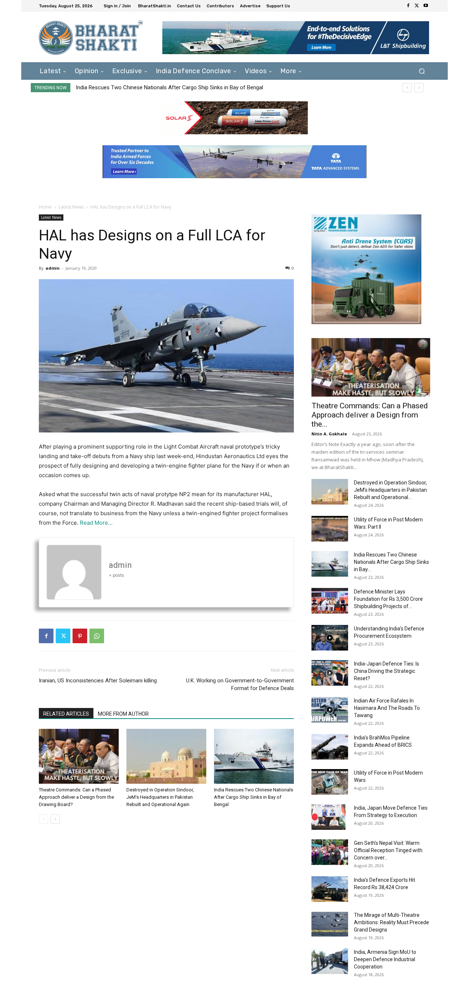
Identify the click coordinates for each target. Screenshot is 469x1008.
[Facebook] (408, 5)
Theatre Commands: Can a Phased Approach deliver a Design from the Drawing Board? (76, 797)
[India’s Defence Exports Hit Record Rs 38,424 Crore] (329, 889)
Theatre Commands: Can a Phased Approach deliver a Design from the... (369, 414)
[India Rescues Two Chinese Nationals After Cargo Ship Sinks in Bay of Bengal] (254, 756)
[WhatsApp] (96, 636)
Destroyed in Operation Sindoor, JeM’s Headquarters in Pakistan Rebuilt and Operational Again (160, 797)
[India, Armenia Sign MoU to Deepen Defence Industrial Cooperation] (329, 961)
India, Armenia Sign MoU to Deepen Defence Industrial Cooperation (385, 959)
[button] (421, 70)
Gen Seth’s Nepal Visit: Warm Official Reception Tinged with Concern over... (388, 850)
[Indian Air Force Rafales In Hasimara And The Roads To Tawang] (329, 710)
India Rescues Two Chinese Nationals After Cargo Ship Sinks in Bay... (391, 562)
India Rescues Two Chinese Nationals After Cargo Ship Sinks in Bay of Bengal (169, 87)
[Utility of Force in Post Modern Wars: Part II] (329, 529)
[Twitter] (417, 5)
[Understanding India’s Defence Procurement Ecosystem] (329, 638)
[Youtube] (425, 5)
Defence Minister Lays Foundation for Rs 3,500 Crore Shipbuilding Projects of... (388, 599)
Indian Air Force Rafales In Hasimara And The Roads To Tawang (387, 708)
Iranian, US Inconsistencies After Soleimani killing (98, 680)
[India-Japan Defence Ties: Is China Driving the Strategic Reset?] (329, 673)
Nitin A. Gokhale (329, 433)
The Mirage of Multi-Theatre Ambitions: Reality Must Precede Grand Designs (391, 922)
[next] (419, 87)
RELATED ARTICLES (66, 714)
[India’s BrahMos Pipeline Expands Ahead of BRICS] (329, 747)
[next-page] (55, 819)
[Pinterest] (80, 636)
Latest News (71, 207)
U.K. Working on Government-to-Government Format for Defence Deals (240, 684)
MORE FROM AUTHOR (123, 714)
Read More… (96, 522)
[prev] (407, 87)
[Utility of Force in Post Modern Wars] (329, 782)
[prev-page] (43, 819)
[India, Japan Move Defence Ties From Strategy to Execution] (328, 817)
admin (52, 268)
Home (45, 207)
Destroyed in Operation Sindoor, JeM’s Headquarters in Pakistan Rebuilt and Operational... (390, 490)
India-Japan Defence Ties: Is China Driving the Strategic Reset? (386, 671)
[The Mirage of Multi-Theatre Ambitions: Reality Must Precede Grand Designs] (329, 924)
